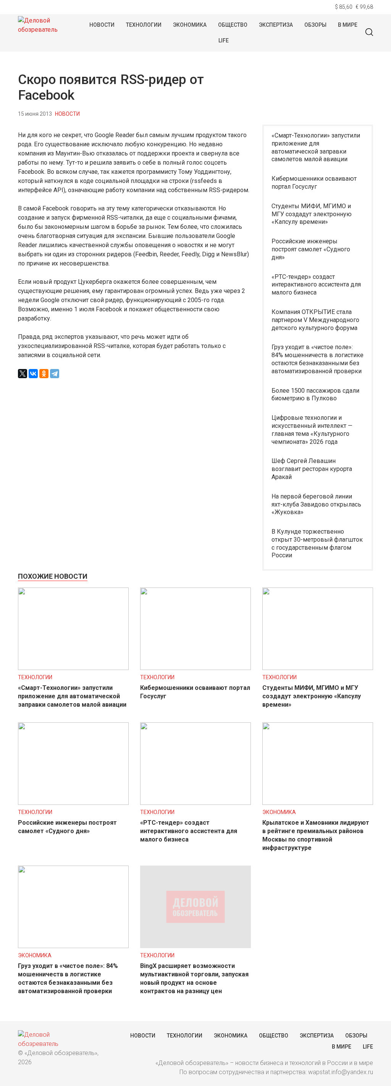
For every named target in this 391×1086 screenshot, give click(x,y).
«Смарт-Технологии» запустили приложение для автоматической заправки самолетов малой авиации (315, 147)
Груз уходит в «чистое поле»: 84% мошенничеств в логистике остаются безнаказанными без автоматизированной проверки (317, 358)
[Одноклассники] (43, 373)
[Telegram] (54, 373)
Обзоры (315, 25)
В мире (347, 25)
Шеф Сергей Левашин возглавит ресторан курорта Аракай (311, 469)
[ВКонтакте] (33, 373)
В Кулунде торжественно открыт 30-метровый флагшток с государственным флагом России (317, 543)
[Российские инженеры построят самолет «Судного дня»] (73, 802)
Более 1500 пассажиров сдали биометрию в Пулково (315, 394)
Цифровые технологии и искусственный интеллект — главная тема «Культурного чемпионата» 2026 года (311, 429)
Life (223, 40)
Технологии (144, 25)
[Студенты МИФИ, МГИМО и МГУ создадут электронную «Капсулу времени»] (317, 668)
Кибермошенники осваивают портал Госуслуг (314, 182)
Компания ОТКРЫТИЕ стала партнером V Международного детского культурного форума (315, 320)
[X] (22, 373)
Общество (232, 25)
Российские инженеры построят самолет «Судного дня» (310, 249)
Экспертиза (276, 25)
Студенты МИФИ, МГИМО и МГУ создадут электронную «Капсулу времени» (311, 214)
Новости (102, 25)
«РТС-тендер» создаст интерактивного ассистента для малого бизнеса (316, 284)
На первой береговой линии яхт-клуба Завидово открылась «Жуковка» (316, 504)
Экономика (190, 25)
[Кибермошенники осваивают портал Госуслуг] (195, 668)
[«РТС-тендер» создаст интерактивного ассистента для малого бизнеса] (195, 802)
